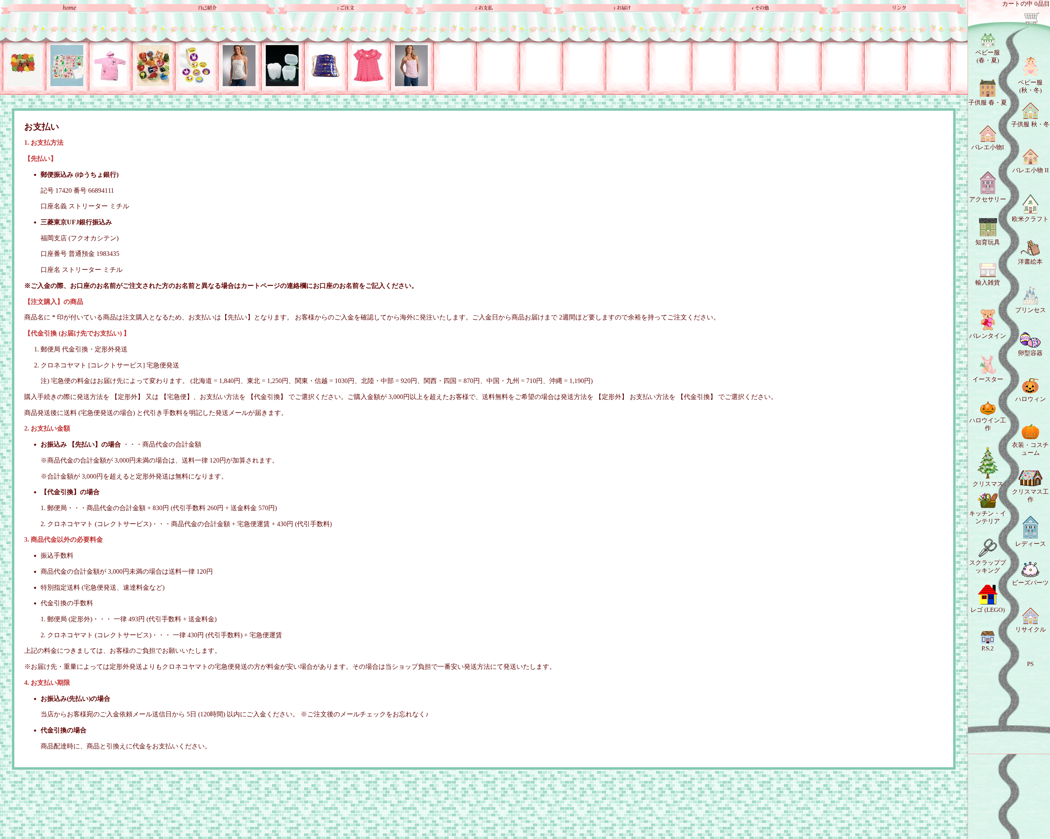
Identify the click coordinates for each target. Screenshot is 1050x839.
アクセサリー (987, 199)
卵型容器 (1030, 353)
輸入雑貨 (987, 282)
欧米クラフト (1030, 219)
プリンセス (1030, 310)
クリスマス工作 (1030, 495)
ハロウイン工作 (987, 424)
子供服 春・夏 (987, 102)
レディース (1030, 543)
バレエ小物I (987, 147)
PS (1030, 664)
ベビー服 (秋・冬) (1030, 86)
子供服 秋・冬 (1030, 124)
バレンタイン (987, 336)
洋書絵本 (1030, 261)
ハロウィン (1030, 399)
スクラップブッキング (987, 566)
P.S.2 (988, 648)
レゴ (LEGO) (987, 609)
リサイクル (1030, 629)
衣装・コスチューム (1030, 449)
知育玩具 (987, 242)
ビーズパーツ (1030, 582)
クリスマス (987, 484)
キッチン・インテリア (987, 517)
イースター (987, 379)
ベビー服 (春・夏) (987, 56)
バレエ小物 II (1030, 170)
